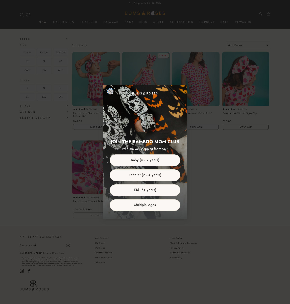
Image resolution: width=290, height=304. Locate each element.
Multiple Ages (145, 204)
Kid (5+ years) (145, 190)
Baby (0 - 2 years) (145, 160)
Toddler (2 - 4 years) (145, 175)
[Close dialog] (110, 91)
